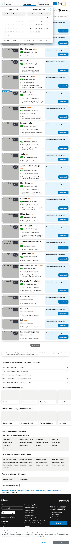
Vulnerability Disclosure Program (33, 523)
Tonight (7, 40)
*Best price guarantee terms (32, 518)
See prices (62, 31)
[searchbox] (13, 4)
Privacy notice (28, 512)
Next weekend (45, 40)
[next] (50, 9)
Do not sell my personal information (34, 520)
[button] (13, 4)
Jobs (2, 526)
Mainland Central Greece (43, 490)
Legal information (29, 510)
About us (3, 524)
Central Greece (29, 490)
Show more (6, 448)
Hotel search (5, 490)
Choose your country (7, 505)
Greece (20, 490)
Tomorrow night (19, 40)
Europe (14, 490)
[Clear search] (20, 3)
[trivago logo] (2, 3)
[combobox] (13, 3)
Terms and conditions (30, 507)
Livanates (56, 490)
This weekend (32, 40)
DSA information (29, 515)
